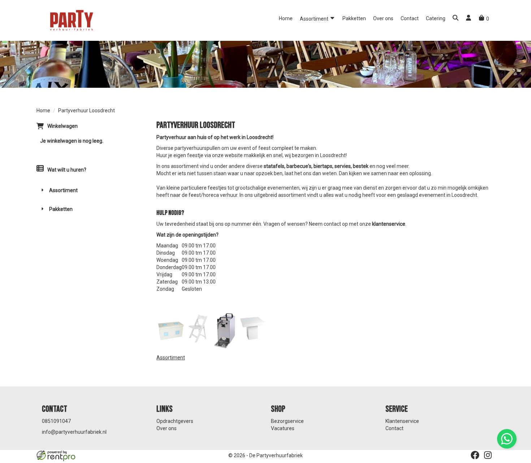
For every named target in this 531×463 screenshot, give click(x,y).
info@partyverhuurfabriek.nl (74, 432)
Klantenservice (402, 421)
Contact (410, 18)
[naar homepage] (70, 20)
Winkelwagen (62, 126)
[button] (455, 18)
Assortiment (314, 19)
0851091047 (56, 421)
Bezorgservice (287, 421)
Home (286, 18)
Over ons (383, 18)
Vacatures (282, 428)
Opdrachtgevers (174, 421)
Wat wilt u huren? (66, 170)
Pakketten (354, 18)
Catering (435, 18)
